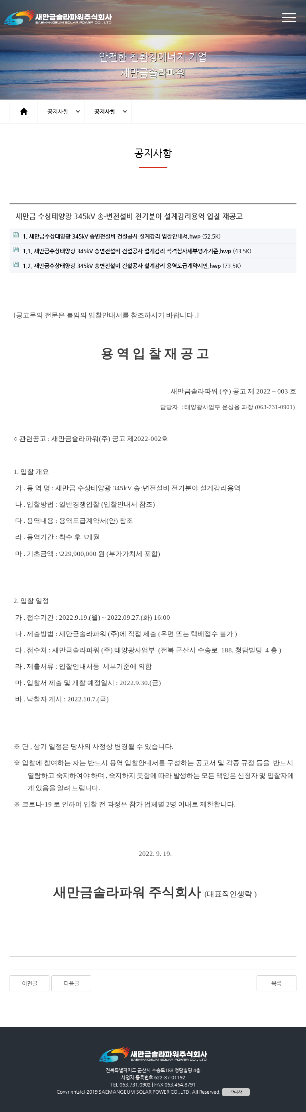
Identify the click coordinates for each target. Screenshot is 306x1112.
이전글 (29, 983)
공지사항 (57, 111)
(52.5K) (122, 236)
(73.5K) (132, 265)
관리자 (236, 1091)
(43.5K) (137, 251)
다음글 (71, 983)
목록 (276, 983)
